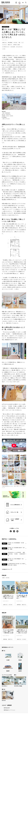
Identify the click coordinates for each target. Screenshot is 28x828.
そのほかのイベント (6, 569)
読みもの (16, 3)
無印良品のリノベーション (9, 710)
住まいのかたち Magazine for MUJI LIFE (5, 3)
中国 (19, 42)
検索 (26, 2)
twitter (14, 531)
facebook (11, 531)
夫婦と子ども (4, 42)
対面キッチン (10, 44)
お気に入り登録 (25, 22)
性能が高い (17, 195)
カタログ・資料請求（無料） (15, 519)
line (17, 531)
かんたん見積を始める (15, 504)
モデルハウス (6, 148)
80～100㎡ (15, 42)
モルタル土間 (13, 46)
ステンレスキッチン (19, 46)
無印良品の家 (21, 146)
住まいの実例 (19, 3)
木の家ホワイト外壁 (16, 44)
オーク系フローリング (5, 46)
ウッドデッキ (4, 44)
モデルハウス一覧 (14, 512)
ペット (22, 42)
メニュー (23, 3)
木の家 (14, 77)
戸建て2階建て (10, 42)
